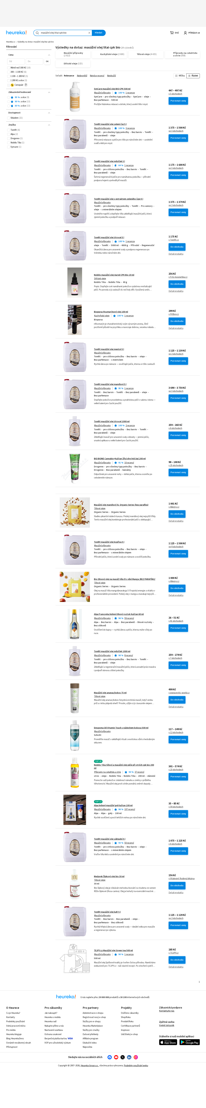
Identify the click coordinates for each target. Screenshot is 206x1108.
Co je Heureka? (13, 1013)
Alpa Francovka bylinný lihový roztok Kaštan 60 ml (119, 614)
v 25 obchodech (176, 465)
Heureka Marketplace (93, 1025)
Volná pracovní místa (15, 1025)
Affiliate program (90, 1038)
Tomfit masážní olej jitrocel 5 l (109, 237)
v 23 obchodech (176, 769)
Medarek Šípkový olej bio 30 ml (109, 876)
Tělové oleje (99, 508)
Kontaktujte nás (166, 1011)
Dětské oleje (100, 278)
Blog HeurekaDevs (15, 1038)
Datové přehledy (90, 1034)
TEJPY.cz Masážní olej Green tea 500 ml (113, 950)
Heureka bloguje (14, 1034)
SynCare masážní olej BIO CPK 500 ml (112, 88)
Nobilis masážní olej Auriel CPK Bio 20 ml (114, 275)
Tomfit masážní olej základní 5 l (109, 839)
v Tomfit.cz (174, 240)
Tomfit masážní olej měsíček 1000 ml (112, 651)
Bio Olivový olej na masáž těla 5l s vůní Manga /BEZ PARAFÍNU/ (124, 579)
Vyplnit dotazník (166, 1025)
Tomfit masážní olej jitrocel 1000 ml (112, 421)
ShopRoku (126, 1017)
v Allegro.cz (174, 507)
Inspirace (125, 1030)
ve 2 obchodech (176, 205)
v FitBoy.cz (174, 314)
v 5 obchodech (175, 93)
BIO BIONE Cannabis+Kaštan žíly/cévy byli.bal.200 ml (120, 458)
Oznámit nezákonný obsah (18, 1042)
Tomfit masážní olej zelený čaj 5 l (110, 124)
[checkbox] (8, 67)
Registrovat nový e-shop (94, 1017)
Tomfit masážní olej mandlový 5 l (110, 384)
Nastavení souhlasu (53, 1030)
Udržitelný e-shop (129, 1034)
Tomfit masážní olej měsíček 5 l (109, 161)
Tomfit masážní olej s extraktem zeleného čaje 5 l (118, 199)
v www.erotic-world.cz (179, 692)
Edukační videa (90, 1042)
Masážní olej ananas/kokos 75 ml (110, 692)
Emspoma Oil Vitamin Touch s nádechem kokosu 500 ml (121, 727)
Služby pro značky (91, 1030)
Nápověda (87, 1047)
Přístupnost (11, 1047)
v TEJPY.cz (174, 953)
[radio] (8, 97)
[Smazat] (89, 33)
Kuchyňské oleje (101, 315)
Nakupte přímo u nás (54, 1025)
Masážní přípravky (102, 92)
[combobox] (62, 33)
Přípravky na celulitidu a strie (107, 772)
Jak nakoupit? (50, 1013)
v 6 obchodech (175, 428)
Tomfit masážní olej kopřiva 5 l (109, 542)
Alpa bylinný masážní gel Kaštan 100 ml (113, 805)
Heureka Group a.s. (89, 1065)
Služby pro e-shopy (92, 1021)
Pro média (11, 1030)
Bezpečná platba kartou (55, 1038)
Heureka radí (50, 1021)
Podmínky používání (15, 1021)
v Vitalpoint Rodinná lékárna (182, 878)
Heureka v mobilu (52, 1017)
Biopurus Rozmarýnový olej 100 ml (111, 311)
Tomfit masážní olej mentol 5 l (109, 349)
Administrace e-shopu (93, 1013)
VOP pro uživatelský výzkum (57, 1042)
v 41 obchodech (176, 621)
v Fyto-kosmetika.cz (178, 277)
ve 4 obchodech (176, 546)
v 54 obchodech (176, 806)
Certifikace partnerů (130, 1025)
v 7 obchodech (175, 658)
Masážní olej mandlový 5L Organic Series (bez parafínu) (121, 504)
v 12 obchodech (176, 732)
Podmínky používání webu (136, 1065)
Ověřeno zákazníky (130, 1013)
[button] (16, 61)
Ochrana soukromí (52, 1034)
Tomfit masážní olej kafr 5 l (107, 912)
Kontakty (10, 1017)
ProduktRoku (127, 1021)
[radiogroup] (28, 102)
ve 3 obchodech (176, 131)
